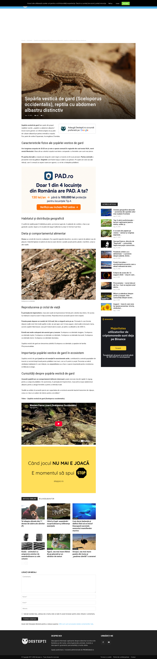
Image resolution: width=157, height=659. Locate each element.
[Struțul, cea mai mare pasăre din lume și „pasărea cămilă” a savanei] (84, 542)
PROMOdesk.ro (88, 650)
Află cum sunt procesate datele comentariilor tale (76, 624)
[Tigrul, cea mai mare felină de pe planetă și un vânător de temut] (58, 542)
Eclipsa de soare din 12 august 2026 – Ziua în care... (124, 274)
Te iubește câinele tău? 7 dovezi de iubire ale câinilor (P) (33, 523)
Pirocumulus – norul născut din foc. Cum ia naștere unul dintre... (124, 285)
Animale (29, 40)
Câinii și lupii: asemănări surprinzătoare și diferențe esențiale (58, 523)
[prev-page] (22, 563)
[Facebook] (103, 642)
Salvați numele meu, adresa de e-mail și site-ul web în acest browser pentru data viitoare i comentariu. (59, 614)
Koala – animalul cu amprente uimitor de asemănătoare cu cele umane (30, 555)
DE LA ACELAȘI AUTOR (46, 499)
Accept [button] (125, 3)
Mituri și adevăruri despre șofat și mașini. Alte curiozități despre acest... (123, 296)
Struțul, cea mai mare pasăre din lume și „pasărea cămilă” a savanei (84, 554)
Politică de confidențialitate (121, 657)
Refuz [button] (110, 3)
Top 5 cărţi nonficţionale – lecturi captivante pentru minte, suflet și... (123, 222)
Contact (133, 657)
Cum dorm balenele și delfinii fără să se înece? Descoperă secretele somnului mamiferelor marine (83, 526)
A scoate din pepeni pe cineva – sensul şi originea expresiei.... (123, 233)
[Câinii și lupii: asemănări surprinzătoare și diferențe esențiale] (58, 511)
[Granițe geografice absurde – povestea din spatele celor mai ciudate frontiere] (106, 212)
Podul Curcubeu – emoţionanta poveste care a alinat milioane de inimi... (124, 264)
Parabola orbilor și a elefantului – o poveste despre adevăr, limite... (122, 254)
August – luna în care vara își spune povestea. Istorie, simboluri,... (123, 306)
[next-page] (26, 563)
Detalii (117, 3)
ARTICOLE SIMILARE (29, 499)
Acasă (23, 40)
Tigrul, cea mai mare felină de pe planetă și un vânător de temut (58, 554)
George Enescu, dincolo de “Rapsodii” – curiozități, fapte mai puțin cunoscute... (124, 243)
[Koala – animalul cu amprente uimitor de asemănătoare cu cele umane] (33, 542)
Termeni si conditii (106, 657)
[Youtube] (109, 642)
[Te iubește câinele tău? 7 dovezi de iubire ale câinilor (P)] (33, 511)
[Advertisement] (78, 24)
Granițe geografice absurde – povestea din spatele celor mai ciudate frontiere (124, 212)
